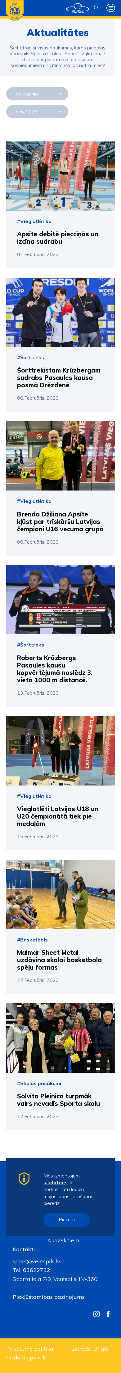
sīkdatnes (55, 1182)
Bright (101, 1348)
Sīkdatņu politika (27, 1357)
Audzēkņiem (63, 1240)
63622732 (35, 1270)
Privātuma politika (29, 1348)
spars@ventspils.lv (36, 1261)
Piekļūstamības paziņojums (49, 1296)
